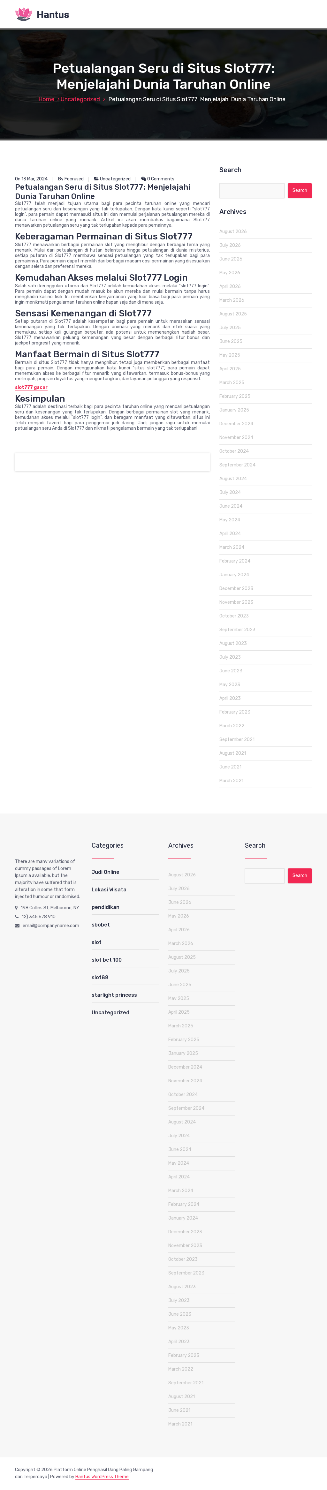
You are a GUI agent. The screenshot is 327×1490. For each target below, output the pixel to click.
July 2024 (230, 492)
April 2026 (230, 286)
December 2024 (236, 424)
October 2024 (234, 451)
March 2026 (231, 300)
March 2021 (231, 780)
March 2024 (231, 547)
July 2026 (230, 245)
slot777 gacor (31, 387)
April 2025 (230, 369)
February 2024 (234, 561)
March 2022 (231, 726)
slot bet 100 (107, 960)
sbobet (101, 925)
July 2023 (230, 657)
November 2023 (236, 602)
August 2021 (232, 753)
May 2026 (229, 273)
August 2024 (233, 478)
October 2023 (234, 616)
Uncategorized (80, 99)
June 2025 (230, 341)
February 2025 (234, 396)
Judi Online (105, 872)
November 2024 (236, 437)
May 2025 (229, 355)
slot (97, 942)
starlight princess (114, 995)
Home (46, 99)
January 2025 (234, 410)
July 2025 (230, 327)
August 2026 (233, 231)
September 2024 (237, 465)
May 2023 (229, 684)
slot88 (100, 977)
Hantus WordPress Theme (102, 1476)
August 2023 (233, 643)
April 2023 (230, 698)
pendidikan (105, 907)
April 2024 (230, 533)
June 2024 (230, 506)
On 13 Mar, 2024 (31, 179)
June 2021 (230, 767)
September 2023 (237, 629)
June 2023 (230, 671)
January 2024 (234, 575)
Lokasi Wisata (109, 890)
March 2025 (231, 382)
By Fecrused (71, 179)
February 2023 (234, 712)
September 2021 (237, 739)
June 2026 (230, 259)
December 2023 (236, 588)
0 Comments (160, 179)
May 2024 (229, 520)
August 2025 (233, 314)
